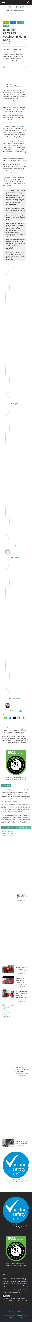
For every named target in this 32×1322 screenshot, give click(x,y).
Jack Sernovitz (14, 557)
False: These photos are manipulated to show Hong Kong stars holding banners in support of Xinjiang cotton (15, 730)
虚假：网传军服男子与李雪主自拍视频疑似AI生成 (21, 896)
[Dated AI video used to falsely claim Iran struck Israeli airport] (8, 969)
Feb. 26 (21, 126)
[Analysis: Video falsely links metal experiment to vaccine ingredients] (8, 980)
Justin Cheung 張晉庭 (15, 711)
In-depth (6, 25)
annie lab (16, 6)
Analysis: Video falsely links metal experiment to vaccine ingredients (21, 981)
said (12, 143)
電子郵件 (13, 811)
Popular (24, 828)
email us (14, 801)
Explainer (12, 22)
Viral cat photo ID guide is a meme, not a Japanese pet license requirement (21, 1070)
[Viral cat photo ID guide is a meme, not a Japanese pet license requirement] (8, 1071)
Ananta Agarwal (14, 545)
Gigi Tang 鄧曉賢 (14, 698)
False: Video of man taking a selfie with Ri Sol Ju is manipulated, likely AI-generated (21, 995)
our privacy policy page (12, 1292)
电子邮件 (17, 822)
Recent (9, 828)
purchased (17, 92)
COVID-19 (6, 22)
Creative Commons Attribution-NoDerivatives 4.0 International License (14, 1301)
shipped (14, 107)
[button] (14, 197)
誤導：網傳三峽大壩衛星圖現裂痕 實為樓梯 (21, 1142)
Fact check (20, 22)
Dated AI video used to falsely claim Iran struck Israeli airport (21, 969)
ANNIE (7, 1283)
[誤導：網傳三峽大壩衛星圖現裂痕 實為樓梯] (8, 1143)
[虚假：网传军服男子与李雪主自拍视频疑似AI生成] (8, 897)
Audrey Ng (14, 404)
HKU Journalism (13, 1281)
